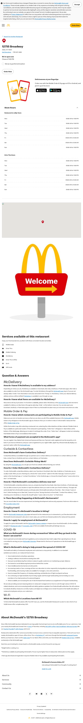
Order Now (76, 25)
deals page (26, 638)
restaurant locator (72, 635)
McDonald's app (58, 391)
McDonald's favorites (29, 541)
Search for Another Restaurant (13, 36)
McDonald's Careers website (37, 523)
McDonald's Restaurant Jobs (18, 514)
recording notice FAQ (12, 504)
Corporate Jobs (27, 526)
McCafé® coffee (51, 626)
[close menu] (3, 25)
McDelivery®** (40, 635)
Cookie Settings (41, 713)
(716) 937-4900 (17, 52)
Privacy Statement (17, 14)
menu (30, 626)
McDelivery (27, 396)
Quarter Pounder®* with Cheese (13, 629)
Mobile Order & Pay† (68, 638)
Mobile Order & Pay (13, 423)
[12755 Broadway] (42, 222)
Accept (77, 4)
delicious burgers (72, 626)
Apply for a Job (46, 669)
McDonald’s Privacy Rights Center (45, 19)
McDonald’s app (16, 465)
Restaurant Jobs (16, 526)
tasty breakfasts (61, 626)
